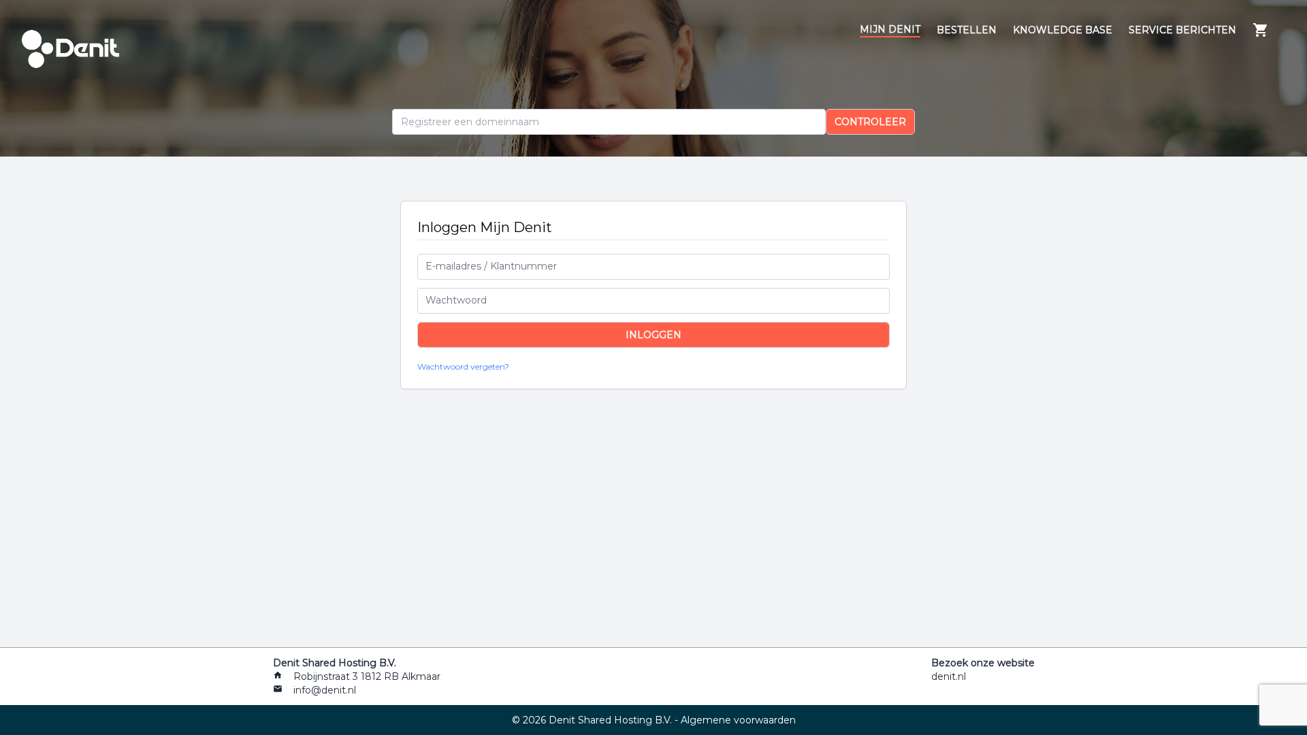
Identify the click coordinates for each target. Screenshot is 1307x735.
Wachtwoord (456, 300)
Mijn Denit (890, 29)
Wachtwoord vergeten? (463, 366)
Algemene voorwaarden (738, 720)
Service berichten (1182, 30)
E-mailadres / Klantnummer (491, 266)
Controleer (870, 122)
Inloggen (653, 335)
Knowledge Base (1062, 30)
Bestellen (967, 30)
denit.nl (948, 676)
